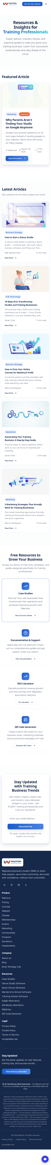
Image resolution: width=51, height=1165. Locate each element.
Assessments (8, 945)
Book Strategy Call (11, 966)
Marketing (7, 928)
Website (6, 911)
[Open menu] (46, 4)
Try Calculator (23, 702)
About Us (6, 958)
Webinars (6, 1009)
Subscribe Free (25, 826)
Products (6, 937)
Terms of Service (10, 1035)
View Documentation (24, 659)
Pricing (5, 902)
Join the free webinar (32, 4)
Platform (6, 898)
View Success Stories (23, 615)
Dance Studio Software (13, 983)
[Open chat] (45, 1159)
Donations (7, 941)
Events (5, 924)
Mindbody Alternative (12, 1005)
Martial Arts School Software (16, 992)
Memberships (8, 919)
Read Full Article (15, 158)
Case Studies (8, 979)
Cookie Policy (8, 1030)
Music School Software (13, 987)
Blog (4, 962)
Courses (6, 906)
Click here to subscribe (16, 1071)
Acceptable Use (10, 1039)
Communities (8, 933)
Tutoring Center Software (15, 996)
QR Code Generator (12, 1014)
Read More (9, 258)
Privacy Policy (9, 1026)
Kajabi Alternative (10, 1001)
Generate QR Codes (23, 745)
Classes (5, 915)
